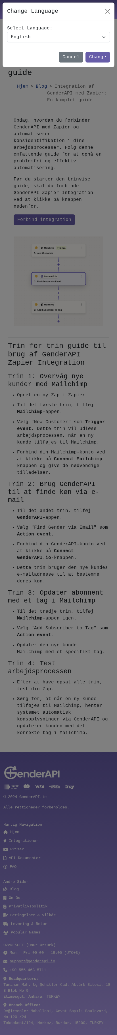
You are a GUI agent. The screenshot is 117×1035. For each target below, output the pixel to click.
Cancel (71, 57)
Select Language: (30, 28)
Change (97, 57)
